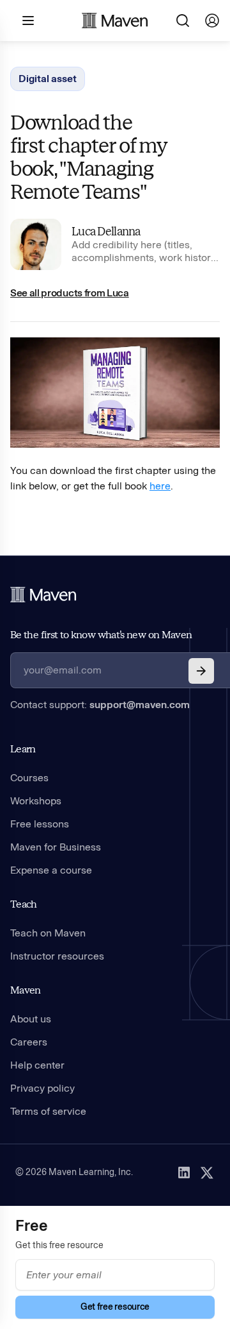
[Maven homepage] (115, 20)
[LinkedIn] (184, 1172)
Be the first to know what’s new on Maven (101, 635)
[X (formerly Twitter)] (207, 1172)
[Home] (43, 594)
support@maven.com (139, 704)
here (160, 486)
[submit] (201, 671)
